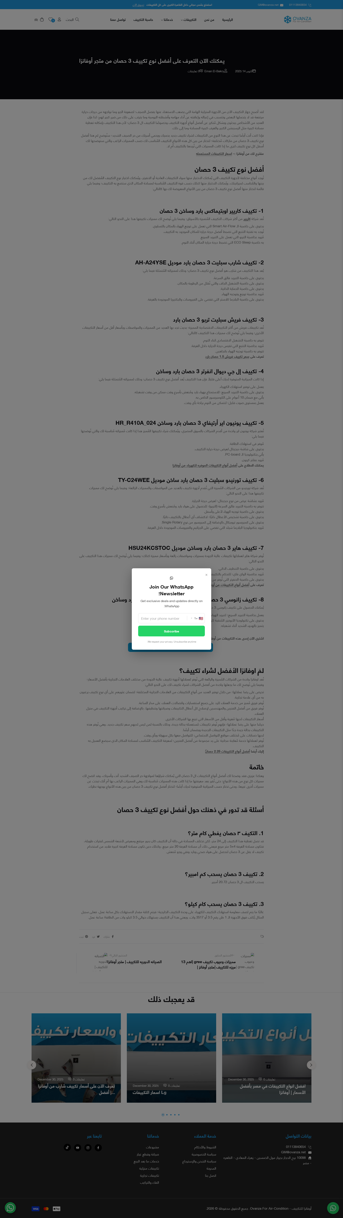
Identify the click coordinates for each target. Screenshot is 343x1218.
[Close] (206, 574)
